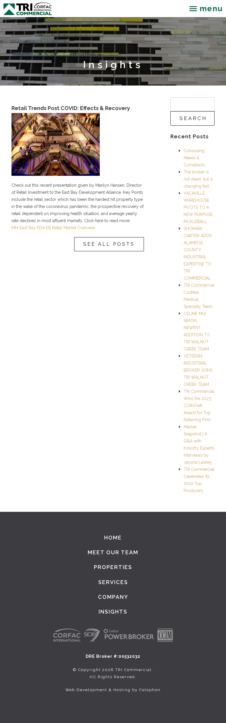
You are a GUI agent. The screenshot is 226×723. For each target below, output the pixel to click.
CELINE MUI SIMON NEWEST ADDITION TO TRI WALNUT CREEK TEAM (197, 331)
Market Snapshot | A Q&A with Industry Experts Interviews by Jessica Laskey (199, 444)
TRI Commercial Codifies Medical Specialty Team (199, 296)
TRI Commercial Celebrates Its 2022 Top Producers (199, 480)
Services (113, 582)
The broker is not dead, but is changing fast (198, 179)
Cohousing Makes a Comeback (194, 157)
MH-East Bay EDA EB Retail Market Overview (53, 227)
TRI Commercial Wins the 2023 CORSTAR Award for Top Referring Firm (199, 405)
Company (113, 597)
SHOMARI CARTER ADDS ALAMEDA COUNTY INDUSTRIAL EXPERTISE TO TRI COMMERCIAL (198, 253)
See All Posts (109, 244)
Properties (113, 567)
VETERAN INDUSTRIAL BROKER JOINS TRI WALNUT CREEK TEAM (198, 370)
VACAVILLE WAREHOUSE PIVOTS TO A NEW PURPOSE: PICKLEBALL (199, 207)
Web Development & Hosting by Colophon (113, 690)
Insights (113, 612)
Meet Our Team (113, 552)
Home (113, 538)
